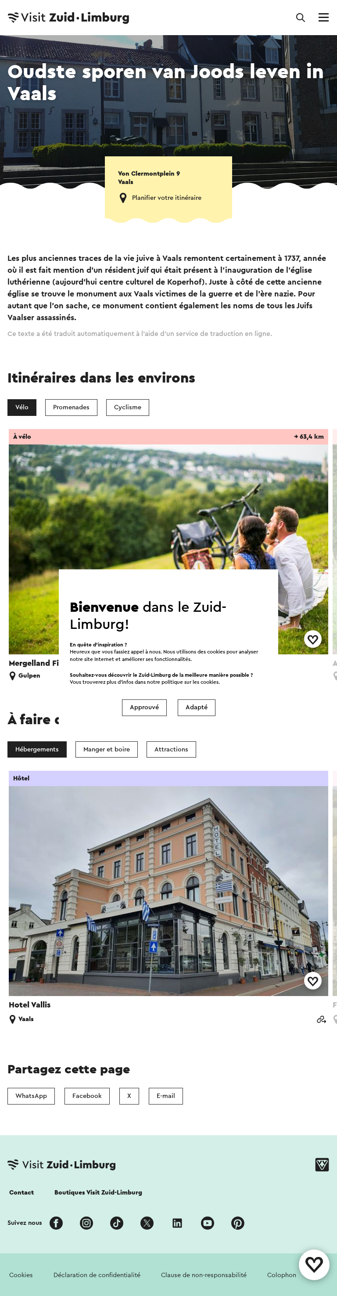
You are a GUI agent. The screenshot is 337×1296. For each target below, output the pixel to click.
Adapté (197, 707)
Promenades (71, 407)
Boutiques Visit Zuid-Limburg (98, 1192)
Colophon (281, 1275)
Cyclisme (127, 407)
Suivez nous (24, 1223)
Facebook (87, 1096)
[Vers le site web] (321, 1020)
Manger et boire (106, 749)
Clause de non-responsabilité (204, 1275)
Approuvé (144, 707)
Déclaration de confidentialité (97, 1275)
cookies (210, 682)
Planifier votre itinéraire (166, 198)
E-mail (166, 1096)
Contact (21, 1192)
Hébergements (37, 749)
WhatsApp (31, 1096)
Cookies (21, 1275)
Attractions (171, 749)
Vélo (22, 407)
